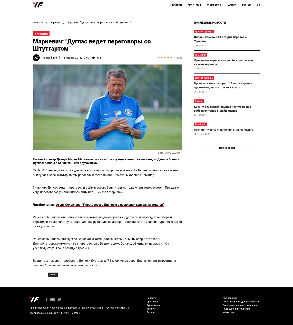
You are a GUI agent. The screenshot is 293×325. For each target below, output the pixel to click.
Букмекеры (214, 5)
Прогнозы (194, 5)
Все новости (227, 147)
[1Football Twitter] (59, 300)
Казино (231, 5)
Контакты (228, 312)
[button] (258, 5)
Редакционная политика (236, 308)
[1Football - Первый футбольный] (38, 5)
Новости (176, 5)
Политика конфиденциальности (241, 301)
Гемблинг (200, 54)
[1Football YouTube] (52, 300)
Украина (41, 33)
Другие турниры (204, 31)
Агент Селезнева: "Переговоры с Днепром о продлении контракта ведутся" (110, 204)
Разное (246, 5)
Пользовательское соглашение (240, 305)
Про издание (230, 298)
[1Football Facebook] (47, 300)
